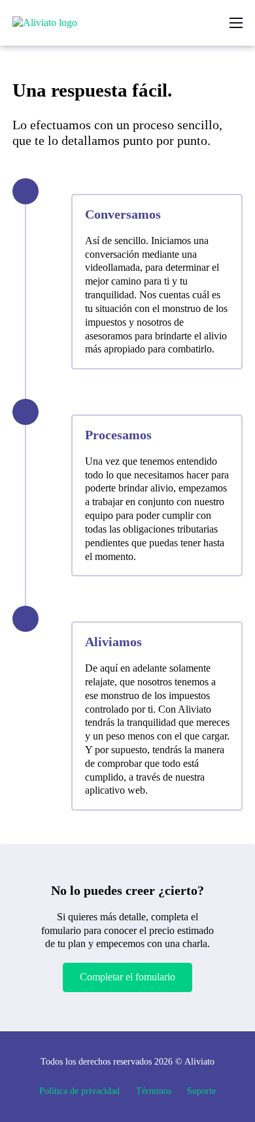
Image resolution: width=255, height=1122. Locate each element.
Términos (153, 1090)
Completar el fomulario (127, 976)
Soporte (201, 1090)
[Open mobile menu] (236, 23)
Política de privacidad (79, 1090)
